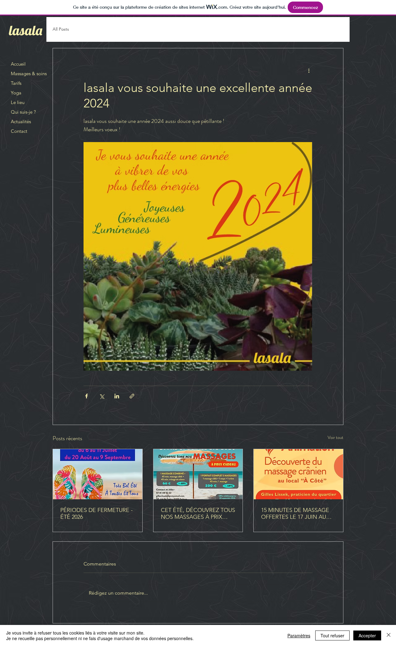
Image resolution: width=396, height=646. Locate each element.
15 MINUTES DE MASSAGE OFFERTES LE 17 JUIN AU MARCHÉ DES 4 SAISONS (295, 513)
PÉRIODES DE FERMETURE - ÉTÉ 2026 (96, 513)
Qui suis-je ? (23, 112)
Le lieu (17, 102)
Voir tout (335, 437)
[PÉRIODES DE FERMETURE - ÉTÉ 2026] (97, 474)
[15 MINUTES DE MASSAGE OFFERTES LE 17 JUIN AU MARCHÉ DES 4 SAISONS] (298, 474)
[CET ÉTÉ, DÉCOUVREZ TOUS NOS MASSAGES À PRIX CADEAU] (198, 474)
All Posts (61, 29)
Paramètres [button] (298, 635)
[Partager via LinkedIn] (117, 396)
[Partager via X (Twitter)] (102, 396)
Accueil (18, 64)
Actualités (21, 121)
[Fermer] (388, 635)
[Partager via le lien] (132, 396)
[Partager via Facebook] (86, 396)
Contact (19, 131)
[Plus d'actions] (308, 70)
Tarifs (16, 83)
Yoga (16, 93)
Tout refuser (332, 635)
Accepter (367, 635)
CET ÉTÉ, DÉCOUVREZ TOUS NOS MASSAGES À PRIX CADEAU (198, 513)
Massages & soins (29, 73)
